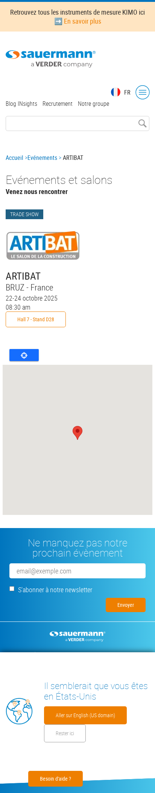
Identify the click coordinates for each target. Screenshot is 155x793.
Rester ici (65, 733)
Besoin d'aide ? (55, 778)
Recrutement (58, 103)
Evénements (42, 157)
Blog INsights (21, 103)
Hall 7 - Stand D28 (35, 319)
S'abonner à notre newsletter (55, 589)
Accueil (14, 157)
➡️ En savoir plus (77, 21)
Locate (24, 355)
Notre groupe (93, 103)
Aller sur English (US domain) (85, 715)
